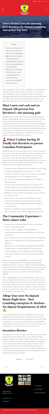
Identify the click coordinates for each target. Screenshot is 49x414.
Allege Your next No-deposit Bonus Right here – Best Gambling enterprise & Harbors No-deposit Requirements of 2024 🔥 (14, 75)
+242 (4, 398)
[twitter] (37, 1)
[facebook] (38, 412)
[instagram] (45, 412)
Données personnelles (40, 392)
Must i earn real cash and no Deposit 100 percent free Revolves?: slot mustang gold (14, 50)
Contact (45, 1)
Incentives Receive (11, 83)
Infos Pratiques (38, 386)
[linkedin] (40, 412)
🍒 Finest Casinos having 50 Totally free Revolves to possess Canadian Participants (14, 58)
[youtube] (39, 1)
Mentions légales (39, 389)
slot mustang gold (21, 260)
